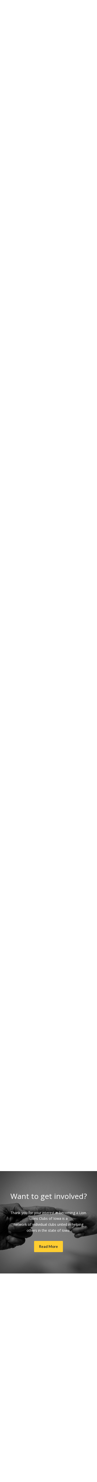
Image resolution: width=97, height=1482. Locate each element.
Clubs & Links (20, 850)
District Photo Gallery (27, 518)
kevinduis (60, 551)
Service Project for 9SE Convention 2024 (42, 367)
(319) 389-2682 (48, 1437)
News (79, 400)
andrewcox (26, 606)
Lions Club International (48, 71)
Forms (15, 1032)
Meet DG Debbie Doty (28, 470)
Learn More (19, 133)
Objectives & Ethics (25, 667)
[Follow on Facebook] (48, 1298)
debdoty (67, 400)
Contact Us (19, 1124)
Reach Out (18, 1157)
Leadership (18, 759)
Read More (19, 406)
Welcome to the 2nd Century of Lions (40, 567)
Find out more (21, 176)
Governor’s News (45, 455)
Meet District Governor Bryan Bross (39, 416)
